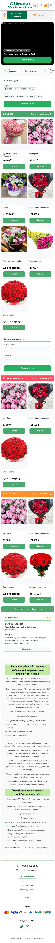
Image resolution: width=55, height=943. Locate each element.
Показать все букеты (28, 609)
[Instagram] (21, 926)
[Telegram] (27, 926)
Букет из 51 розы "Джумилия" (10, 155)
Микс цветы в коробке (12, 261)
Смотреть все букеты (40, 114)
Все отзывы (26, 649)
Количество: (8, 355)
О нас (27, 897)
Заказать (14, 167)
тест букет (34, 154)
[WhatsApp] (34, 926)
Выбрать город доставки (17, 15)
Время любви (35, 261)
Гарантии (27, 894)
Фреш (5, 208)
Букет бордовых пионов (39, 208)
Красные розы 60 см (38, 587)
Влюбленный (8, 315)
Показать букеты (27, 104)
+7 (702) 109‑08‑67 (29, 866)
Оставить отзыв (27, 876)
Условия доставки (27, 890)
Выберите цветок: (10, 344)
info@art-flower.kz (32, 870)
